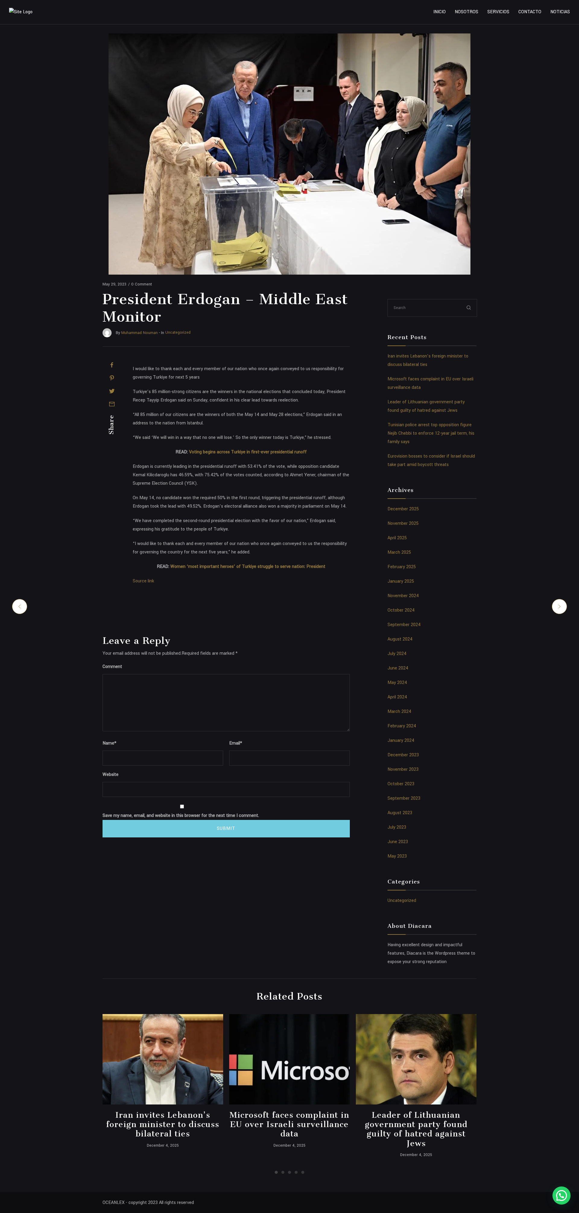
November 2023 (403, 769)
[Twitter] (112, 391)
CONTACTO (529, 12)
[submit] (468, 307)
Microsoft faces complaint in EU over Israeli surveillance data (289, 1124)
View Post (162, 1059)
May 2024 (397, 682)
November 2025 (403, 523)
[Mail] (112, 404)
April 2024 (397, 697)
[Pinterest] (112, 378)
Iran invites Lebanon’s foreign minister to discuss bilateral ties (162, 1124)
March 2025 (399, 552)
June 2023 (398, 842)
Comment (112, 666)
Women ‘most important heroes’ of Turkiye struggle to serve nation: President (247, 566)
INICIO (439, 12)
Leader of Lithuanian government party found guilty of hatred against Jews (416, 1129)
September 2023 (404, 798)
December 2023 (403, 755)
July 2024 (397, 654)
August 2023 (400, 813)
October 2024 (401, 610)
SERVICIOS (498, 12)
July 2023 (397, 827)
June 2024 (398, 668)
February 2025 (402, 567)
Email (235, 743)
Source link (143, 581)
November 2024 (403, 596)
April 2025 (397, 538)
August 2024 (400, 639)
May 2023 (397, 856)
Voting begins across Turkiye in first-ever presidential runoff (248, 452)
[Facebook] (112, 365)
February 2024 (402, 726)
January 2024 (401, 740)
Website (111, 774)
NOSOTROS (466, 12)
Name (109, 743)
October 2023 (401, 784)
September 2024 (404, 625)
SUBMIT (226, 828)
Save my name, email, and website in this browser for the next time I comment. (181, 815)
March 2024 (399, 711)
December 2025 (403, 509)
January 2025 (401, 581)
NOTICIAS (560, 12)
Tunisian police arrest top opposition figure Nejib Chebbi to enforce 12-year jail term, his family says (431, 433)
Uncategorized (402, 900)
